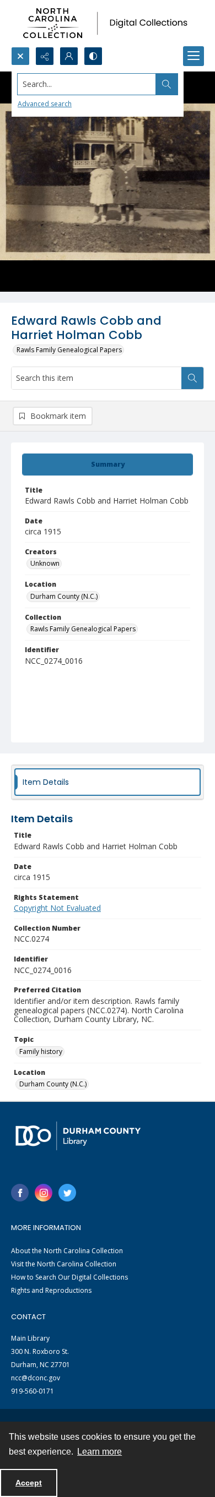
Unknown (45, 563)
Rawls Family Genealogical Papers (69, 349)
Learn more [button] (99, 1451)
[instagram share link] (43, 1192)
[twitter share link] (67, 1192)
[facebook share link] (20, 1192)
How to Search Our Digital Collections (69, 1277)
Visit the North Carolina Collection (63, 1264)
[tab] (107, 464)
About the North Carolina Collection (67, 1250)
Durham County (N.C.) (64, 596)
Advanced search (45, 103)
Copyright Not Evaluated (57, 908)
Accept (28, 1482)
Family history (40, 1051)
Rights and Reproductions (51, 1290)
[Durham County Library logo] (78, 1135)
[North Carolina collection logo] (107, 23)
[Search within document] (192, 378)
